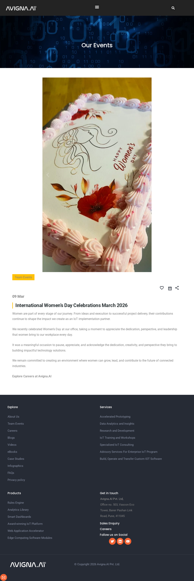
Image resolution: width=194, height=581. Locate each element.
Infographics (15, 399)
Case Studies (16, 391)
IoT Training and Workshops (117, 370)
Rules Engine (16, 435)
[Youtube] (127, 474)
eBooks (12, 384)
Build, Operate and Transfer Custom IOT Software (131, 391)
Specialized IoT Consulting (117, 377)
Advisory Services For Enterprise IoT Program (128, 384)
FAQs (11, 406)
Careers (12, 363)
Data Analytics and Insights (117, 356)
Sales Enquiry (110, 456)
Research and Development (117, 363)
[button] (97, 7)
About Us (13, 349)
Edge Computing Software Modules (30, 471)
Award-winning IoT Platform (25, 456)
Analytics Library (18, 442)
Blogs (11, 370)
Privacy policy (16, 413)
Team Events (16, 356)
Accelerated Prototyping (115, 349)
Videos (12, 377)
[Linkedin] (120, 474)
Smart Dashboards (19, 449)
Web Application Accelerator (26, 463)
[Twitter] (112, 474)
